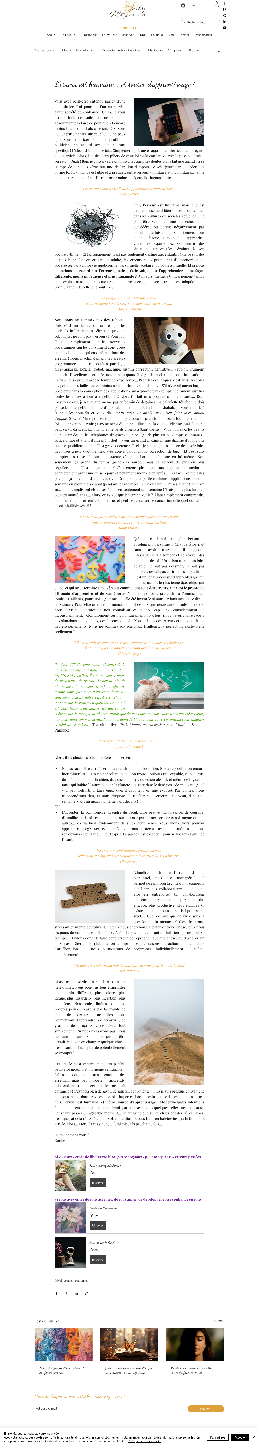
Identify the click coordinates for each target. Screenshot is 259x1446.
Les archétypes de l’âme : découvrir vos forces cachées (62, 1370)
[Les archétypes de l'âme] (64, 1344)
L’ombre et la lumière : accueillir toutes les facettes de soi (191, 1370)
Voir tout (218, 1320)
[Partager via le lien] (86, 1293)
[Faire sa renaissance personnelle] (129, 1344)
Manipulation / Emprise (164, 50)
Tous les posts (44, 50)
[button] (219, 50)
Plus (192, 50)
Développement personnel (71, 1280)
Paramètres (217, 1437)
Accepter (240, 1437)
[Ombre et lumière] (195, 1344)
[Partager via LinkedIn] (76, 1293)
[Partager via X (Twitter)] (66, 1293)
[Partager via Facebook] (56, 1293)
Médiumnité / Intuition (78, 50)
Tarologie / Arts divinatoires (121, 50)
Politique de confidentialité (144, 1441)
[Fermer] (254, 1437)
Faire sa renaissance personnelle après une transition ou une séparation (129, 1370)
